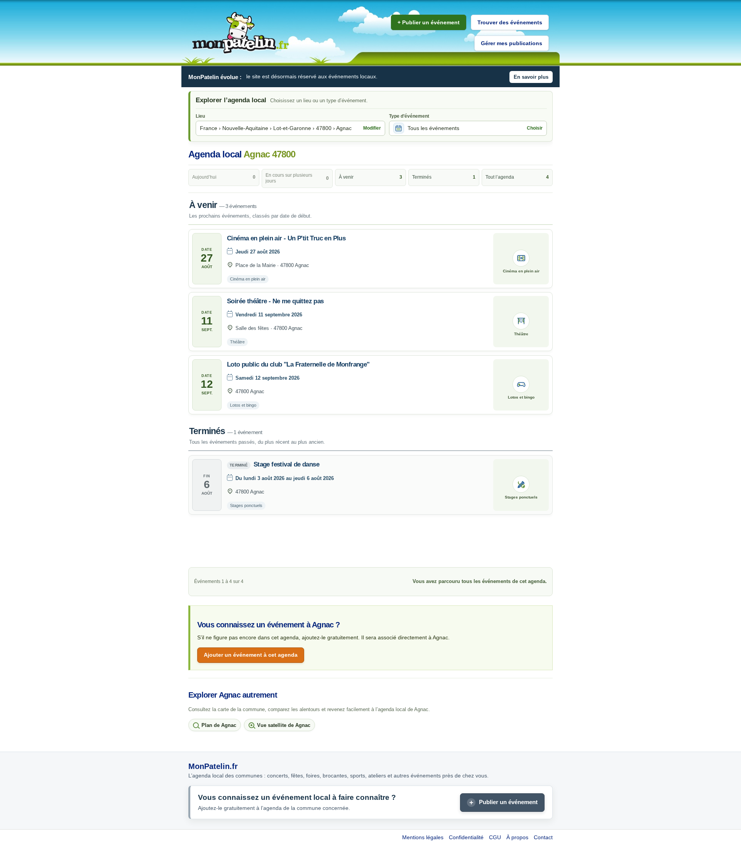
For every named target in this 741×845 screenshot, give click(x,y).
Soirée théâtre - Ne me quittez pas (275, 301)
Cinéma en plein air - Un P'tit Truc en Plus (286, 238)
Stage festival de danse (286, 464)
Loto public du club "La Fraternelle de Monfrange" (298, 364)
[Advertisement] (370, 543)
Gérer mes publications (511, 43)
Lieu (200, 116)
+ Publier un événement (429, 22)
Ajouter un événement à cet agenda (251, 655)
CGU (495, 837)
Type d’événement (409, 116)
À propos (517, 837)
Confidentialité (466, 837)
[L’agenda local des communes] (240, 33)
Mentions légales (422, 837)
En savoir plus (531, 77)
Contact (543, 837)
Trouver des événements (509, 22)
